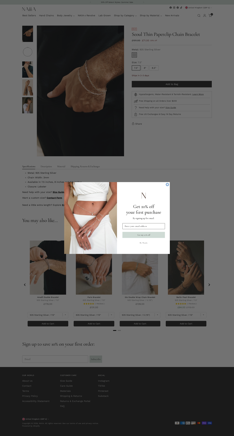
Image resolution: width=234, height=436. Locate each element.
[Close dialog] (167, 184)
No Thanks (144, 243)
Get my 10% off (143, 235)
